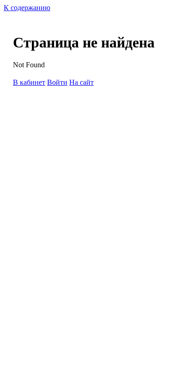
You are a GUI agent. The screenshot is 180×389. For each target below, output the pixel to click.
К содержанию (27, 8)
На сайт (81, 82)
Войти (57, 82)
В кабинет (29, 82)
